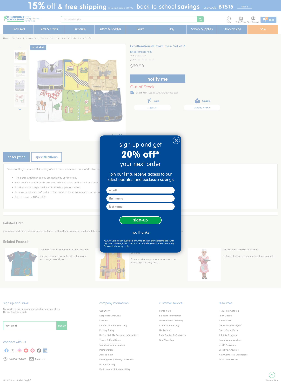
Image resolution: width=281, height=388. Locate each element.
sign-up (140, 220)
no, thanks (140, 232)
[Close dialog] (176, 140)
